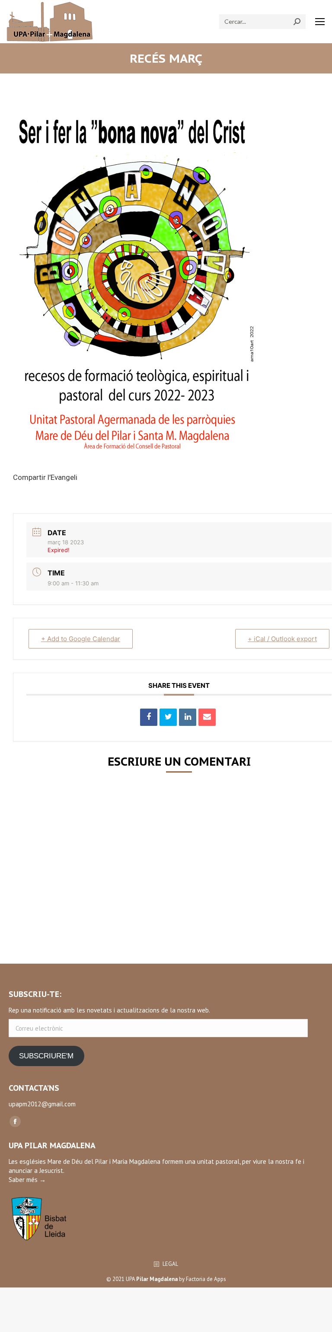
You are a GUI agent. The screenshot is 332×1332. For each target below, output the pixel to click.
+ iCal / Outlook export (282, 639)
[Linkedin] (187, 717)
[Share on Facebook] (148, 717)
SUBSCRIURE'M (46, 1056)
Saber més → (27, 1179)
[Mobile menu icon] (320, 21)
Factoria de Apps (206, 1279)
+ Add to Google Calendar (80, 639)
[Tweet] (168, 717)
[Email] (207, 717)
